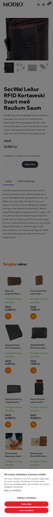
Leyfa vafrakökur (26, 510)
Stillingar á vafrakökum (26, 498)
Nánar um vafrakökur (12, 490)
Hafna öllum (26, 504)
